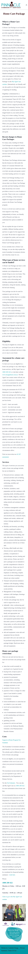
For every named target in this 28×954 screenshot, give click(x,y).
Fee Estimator (11, 783)
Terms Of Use (12, 950)
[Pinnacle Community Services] (11, 4)
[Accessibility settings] (26, 4)
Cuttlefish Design (13, 948)
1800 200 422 (6, 372)
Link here (12, 875)
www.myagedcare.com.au (10, 375)
